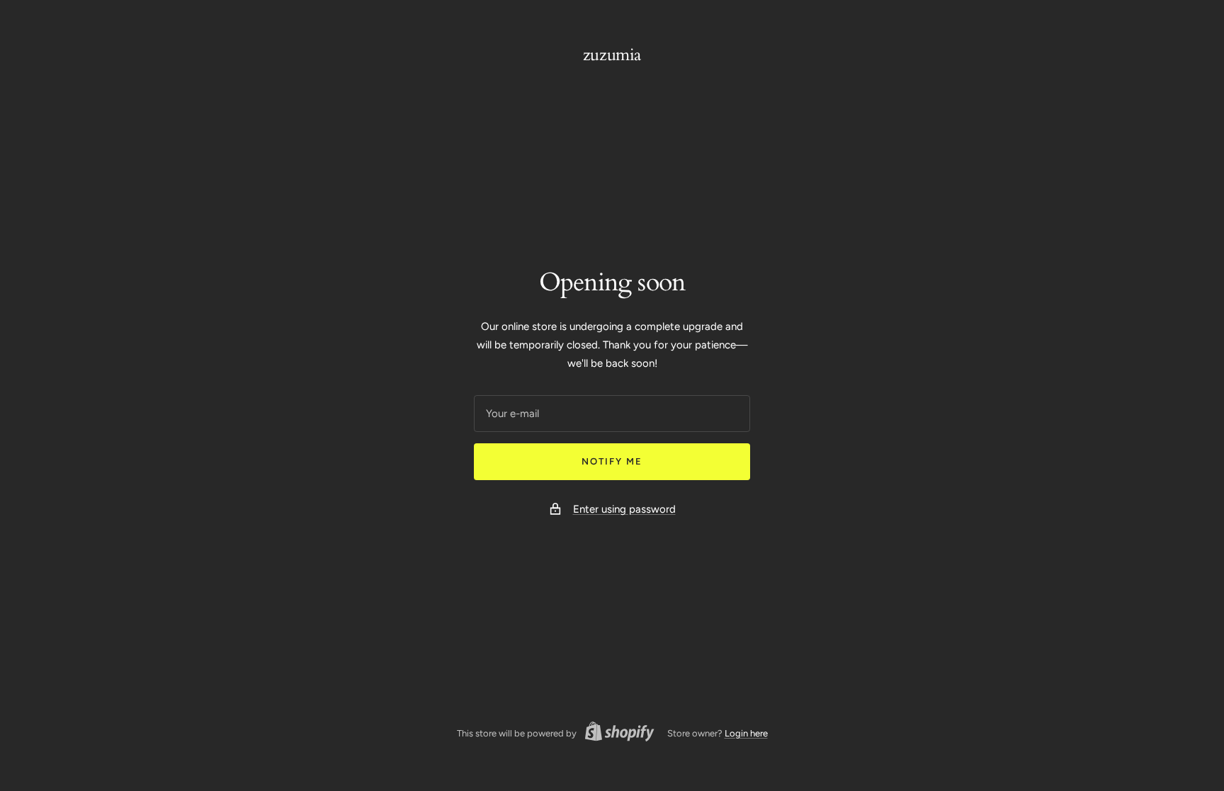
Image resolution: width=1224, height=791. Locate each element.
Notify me (612, 461)
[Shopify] (615, 734)
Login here (746, 733)
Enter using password (624, 509)
